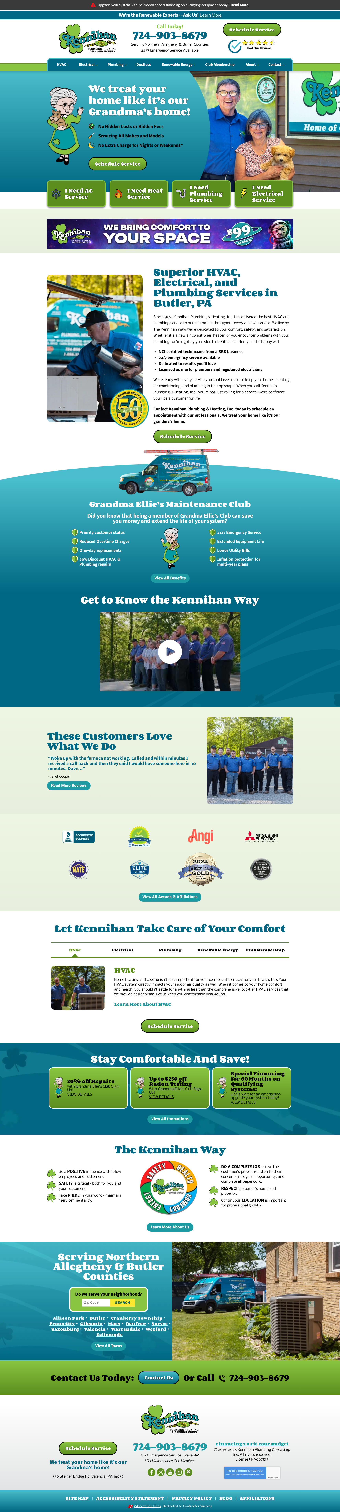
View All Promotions (170, 1119)
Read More (239, 5)
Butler (97, 1318)
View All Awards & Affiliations (170, 897)
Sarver (160, 1323)
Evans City (62, 1323)
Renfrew (136, 1323)
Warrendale (125, 1329)
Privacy (270, 1477)
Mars (114, 1323)
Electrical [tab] (122, 950)
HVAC (124, 970)
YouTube (170, 1472)
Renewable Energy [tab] (217, 950)
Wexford (156, 1329)
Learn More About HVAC (142, 1004)
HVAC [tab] (75, 950)
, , (88, 1477)
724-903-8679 (170, 35)
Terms (276, 1477)
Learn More (210, 15)
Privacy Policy (241, 1474)
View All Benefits (170, 578)
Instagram (179, 1472)
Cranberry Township (136, 1318)
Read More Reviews (69, 786)
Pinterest (188, 1472)
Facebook (151, 1472)
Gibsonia (91, 1323)
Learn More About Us (170, 1227)
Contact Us (158, 1377)
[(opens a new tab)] (170, 234)
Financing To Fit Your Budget (251, 1444)
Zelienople (109, 1334)
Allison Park (68, 1318)
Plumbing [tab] (170, 950)
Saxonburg (65, 1329)
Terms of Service (254, 1474)
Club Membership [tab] (265, 950)
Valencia (95, 1329)
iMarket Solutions (147, 1506)
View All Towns (108, 1346)
